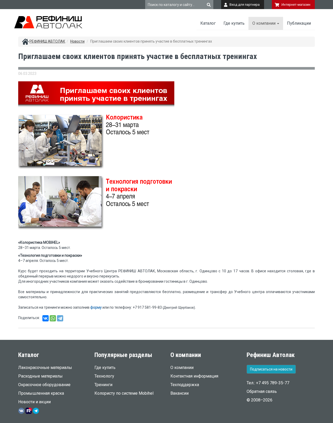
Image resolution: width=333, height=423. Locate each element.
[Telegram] (60, 318)
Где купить (234, 23)
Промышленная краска (41, 393)
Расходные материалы (40, 376)
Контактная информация (194, 376)
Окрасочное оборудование (44, 384)
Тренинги (103, 384)
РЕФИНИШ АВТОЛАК (47, 41)
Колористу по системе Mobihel (123, 393)
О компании (264, 23)
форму (96, 307)
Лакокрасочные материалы (45, 367)
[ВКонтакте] (45, 318)
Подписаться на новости (271, 369)
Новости (77, 41)
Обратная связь (262, 391)
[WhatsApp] (53, 318)
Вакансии (179, 393)
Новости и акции (34, 401)
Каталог (208, 23)
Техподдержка (184, 384)
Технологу (104, 376)
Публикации (299, 23)
